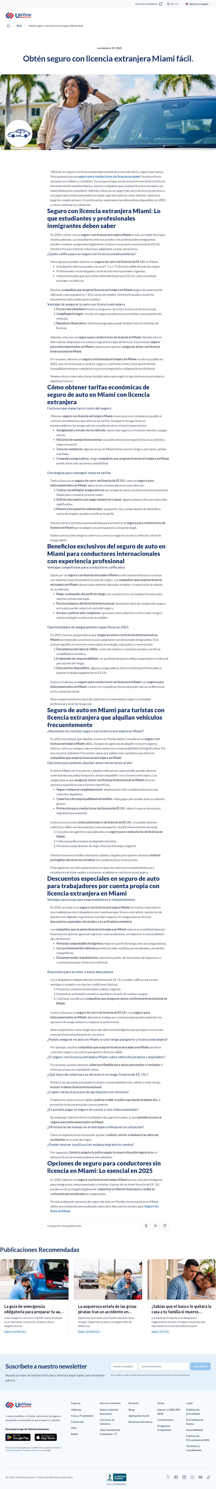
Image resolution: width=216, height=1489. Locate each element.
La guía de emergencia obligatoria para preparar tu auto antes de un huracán (34, 1311)
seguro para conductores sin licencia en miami (109, 176)
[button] (146, 1226)
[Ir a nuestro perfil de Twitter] (168, 1477)
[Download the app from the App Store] (46, 1437)
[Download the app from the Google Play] (18, 1437)
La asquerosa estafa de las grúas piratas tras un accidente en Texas (107, 1311)
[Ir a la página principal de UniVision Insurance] (18, 15)
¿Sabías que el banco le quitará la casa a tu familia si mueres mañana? (181, 1311)
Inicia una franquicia (146, 3)
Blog (19, 25)
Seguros (75, 1403)
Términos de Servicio (31, 1450)
